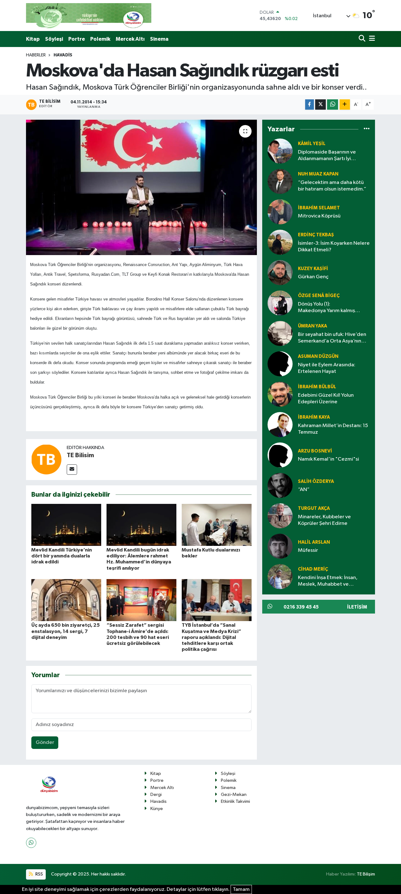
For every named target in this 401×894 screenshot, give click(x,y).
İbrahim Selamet (319, 208)
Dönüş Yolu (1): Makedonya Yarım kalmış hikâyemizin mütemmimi (326, 307)
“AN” (304, 489)
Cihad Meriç (313, 569)
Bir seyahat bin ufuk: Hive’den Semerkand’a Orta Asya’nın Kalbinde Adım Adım (332, 338)
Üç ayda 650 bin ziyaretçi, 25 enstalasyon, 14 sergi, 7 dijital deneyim (65, 631)
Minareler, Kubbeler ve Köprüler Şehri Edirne (324, 520)
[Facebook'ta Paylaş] (309, 104)
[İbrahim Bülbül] (280, 394)
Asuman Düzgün (318, 356)
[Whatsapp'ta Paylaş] (332, 104)
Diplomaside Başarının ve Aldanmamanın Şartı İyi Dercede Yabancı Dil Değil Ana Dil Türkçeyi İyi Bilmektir (333, 155)
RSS (38, 874)
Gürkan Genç (313, 277)
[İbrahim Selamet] (280, 212)
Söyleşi (54, 39)
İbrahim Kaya (314, 417)
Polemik (100, 39)
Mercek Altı (130, 39)
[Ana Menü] (371, 39)
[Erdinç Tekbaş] (280, 242)
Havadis (63, 55)
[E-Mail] (72, 469)
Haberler (36, 55)
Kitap (33, 39)
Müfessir (308, 550)
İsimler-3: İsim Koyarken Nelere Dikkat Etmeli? (334, 247)
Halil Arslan (314, 542)
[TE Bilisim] (46, 459)
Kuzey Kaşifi (313, 268)
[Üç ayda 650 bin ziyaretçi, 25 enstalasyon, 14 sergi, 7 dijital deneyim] (66, 600)
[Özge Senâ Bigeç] (280, 303)
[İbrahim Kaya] (280, 424)
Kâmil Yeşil (311, 143)
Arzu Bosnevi (315, 451)
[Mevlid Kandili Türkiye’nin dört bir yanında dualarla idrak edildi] (66, 524)
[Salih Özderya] (280, 485)
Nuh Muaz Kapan (318, 174)
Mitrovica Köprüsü (319, 216)
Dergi (156, 794)
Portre (76, 39)
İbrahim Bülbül (317, 386)
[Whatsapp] (31, 843)
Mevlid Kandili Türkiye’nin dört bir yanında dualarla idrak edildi (61, 555)
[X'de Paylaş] (320, 104)
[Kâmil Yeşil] (280, 151)
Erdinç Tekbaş (316, 235)
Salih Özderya (316, 481)
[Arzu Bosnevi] (280, 455)
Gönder (45, 742)
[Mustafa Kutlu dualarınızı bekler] (217, 524)
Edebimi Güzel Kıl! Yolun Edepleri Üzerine (326, 399)
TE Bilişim (366, 874)
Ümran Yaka (312, 326)
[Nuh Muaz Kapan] (280, 181)
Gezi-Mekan (234, 794)
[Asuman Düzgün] (280, 364)
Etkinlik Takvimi (235, 801)
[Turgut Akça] (280, 516)
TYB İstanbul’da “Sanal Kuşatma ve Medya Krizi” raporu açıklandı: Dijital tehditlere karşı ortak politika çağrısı (211, 637)
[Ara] (363, 39)
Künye (156, 808)
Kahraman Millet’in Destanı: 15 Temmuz (333, 429)
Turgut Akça (314, 508)
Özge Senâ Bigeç (319, 295)
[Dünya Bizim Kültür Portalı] (88, 15)
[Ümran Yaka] (280, 333)
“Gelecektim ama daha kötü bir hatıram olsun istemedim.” (332, 186)
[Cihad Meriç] (280, 576)
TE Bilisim (80, 455)
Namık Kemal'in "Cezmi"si (328, 459)
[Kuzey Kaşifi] (280, 272)
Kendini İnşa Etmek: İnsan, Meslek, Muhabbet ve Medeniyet (327, 581)
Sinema (159, 39)
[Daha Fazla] (345, 104)
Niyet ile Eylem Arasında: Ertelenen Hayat (326, 368)
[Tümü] (367, 129)
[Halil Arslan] (280, 546)
